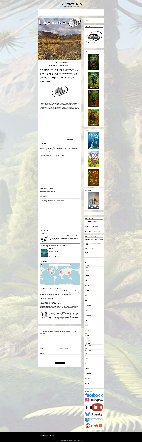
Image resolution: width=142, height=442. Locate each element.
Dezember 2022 (88, 328)
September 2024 (88, 308)
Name (41, 348)
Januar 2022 (87, 343)
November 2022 (88, 330)
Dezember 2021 (88, 345)
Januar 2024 (87, 313)
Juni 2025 (87, 292)
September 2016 (88, 380)
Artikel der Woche (84, 10)
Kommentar (43, 333)
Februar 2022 (87, 340)
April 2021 (87, 363)
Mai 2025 (87, 295)
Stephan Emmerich (88, 239)
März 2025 (87, 300)
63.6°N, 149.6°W (51, 191)
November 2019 (88, 373)
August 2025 (87, 287)
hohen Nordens (62, 246)
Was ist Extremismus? (89, 228)
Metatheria (97, 254)
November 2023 (88, 318)
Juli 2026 (87, 265)
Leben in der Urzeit (72, 10)
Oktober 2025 (87, 282)
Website (42, 353)
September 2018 (88, 378)
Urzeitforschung (94, 10)
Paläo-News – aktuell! (89, 223)
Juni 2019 (87, 375)
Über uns (45, 10)
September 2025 (88, 285)
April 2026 (87, 272)
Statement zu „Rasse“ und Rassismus (91, 226)
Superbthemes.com (79, 440)
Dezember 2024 (88, 305)
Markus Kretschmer (66, 65)
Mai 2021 (87, 360)
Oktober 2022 (87, 333)
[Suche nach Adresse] (41, 273)
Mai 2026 (87, 270)
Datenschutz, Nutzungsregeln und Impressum (46, 435)
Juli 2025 (87, 290)
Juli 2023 (87, 323)
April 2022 (87, 338)
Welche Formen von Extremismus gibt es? (92, 231)
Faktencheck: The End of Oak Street (91, 221)
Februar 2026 (87, 277)
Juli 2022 (87, 335)
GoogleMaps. (70, 139)
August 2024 (87, 310)
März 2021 (87, 365)
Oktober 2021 (87, 348)
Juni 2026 (87, 267)
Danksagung (76, 13)
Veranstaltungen (67, 13)
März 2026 (87, 275)
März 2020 (87, 368)
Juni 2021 (87, 358)
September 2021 (88, 350)
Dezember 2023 (88, 315)
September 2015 (88, 383)
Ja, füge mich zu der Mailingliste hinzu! (60, 359)
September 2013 (88, 385)
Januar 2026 (87, 280)
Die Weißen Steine (71, 4)
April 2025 (87, 297)
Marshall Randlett (88, 243)
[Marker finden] (41, 270)
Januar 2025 (87, 302)
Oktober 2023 (87, 320)
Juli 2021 (87, 355)
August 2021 (87, 353)
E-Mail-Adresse (64, 348)
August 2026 (87, 262)
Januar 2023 (87, 325)
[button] (52, 273)
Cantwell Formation (46, 69)
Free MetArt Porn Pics (89, 254)
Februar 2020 (87, 370)
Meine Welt (63, 10)
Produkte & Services (54, 10)
